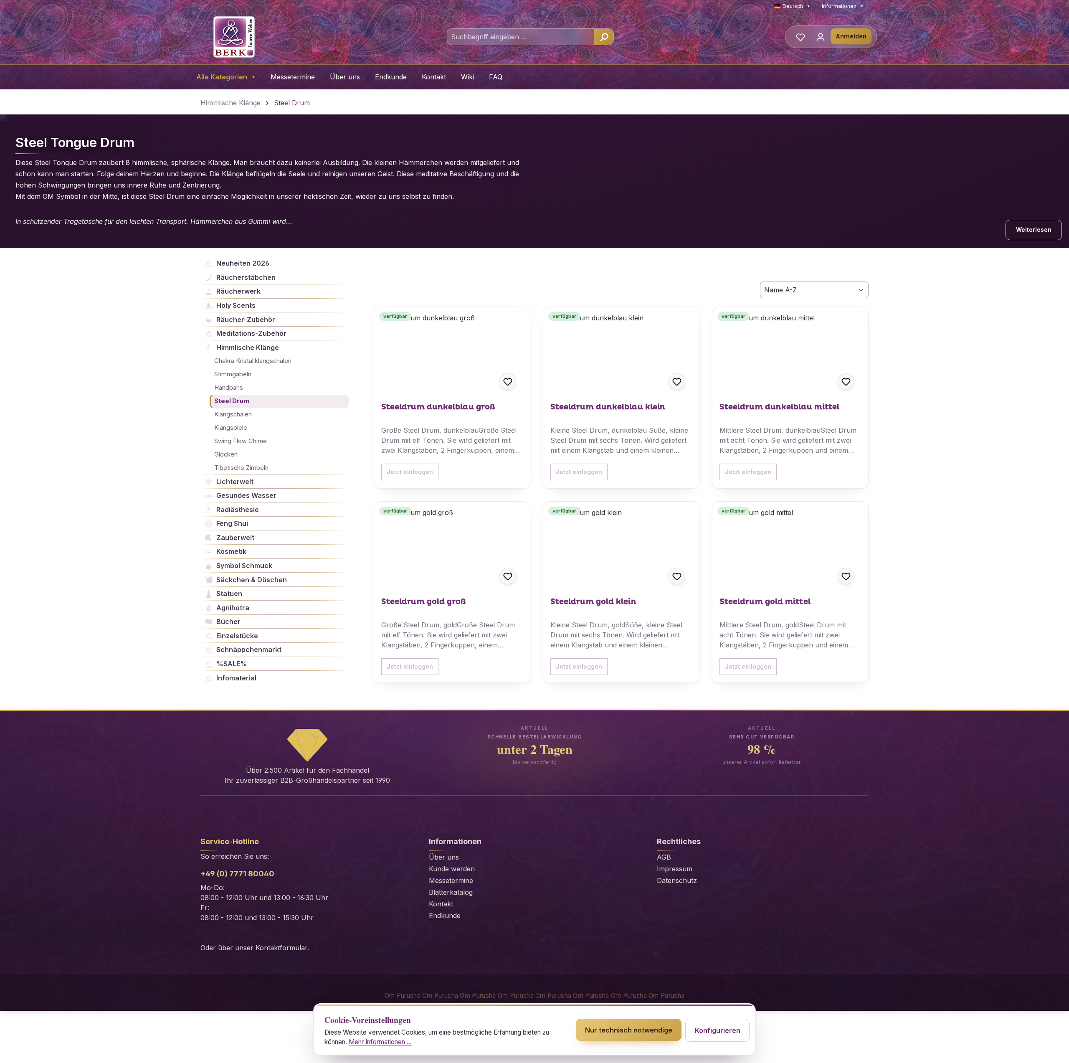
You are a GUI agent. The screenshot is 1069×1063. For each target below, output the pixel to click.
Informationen (843, 6)
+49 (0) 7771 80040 (237, 873)
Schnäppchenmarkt (248, 649)
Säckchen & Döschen (251, 580)
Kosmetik (231, 551)
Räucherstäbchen (246, 277)
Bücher (228, 621)
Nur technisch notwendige (628, 1030)
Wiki (467, 77)
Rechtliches (679, 841)
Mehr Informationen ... (380, 1042)
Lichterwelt (234, 481)
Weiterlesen (1033, 229)
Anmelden (851, 36)
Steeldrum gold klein (593, 601)
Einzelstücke (237, 636)
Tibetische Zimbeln (241, 468)
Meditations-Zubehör (251, 333)
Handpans (228, 387)
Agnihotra (232, 608)
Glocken (226, 454)
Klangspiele (230, 427)
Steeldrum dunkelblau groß (438, 407)
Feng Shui (232, 523)
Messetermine (293, 77)
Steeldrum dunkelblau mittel (779, 407)
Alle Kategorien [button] (226, 77)
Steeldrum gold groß (423, 601)
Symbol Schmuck (244, 565)
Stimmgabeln (232, 374)
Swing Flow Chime (240, 441)
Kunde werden (452, 869)
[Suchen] (603, 37)
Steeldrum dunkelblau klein (607, 407)
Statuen (229, 593)
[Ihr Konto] (821, 36)
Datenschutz (677, 880)
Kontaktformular (281, 948)
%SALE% (231, 664)
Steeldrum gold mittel (765, 601)
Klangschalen (233, 414)
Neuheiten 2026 (242, 263)
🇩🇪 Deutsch (792, 6)
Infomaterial (236, 678)
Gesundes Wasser (246, 495)
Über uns (345, 77)
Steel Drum (231, 401)
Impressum (674, 869)
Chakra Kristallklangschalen (252, 361)
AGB (664, 857)
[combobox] (521, 37)
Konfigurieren (717, 1030)
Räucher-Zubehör (245, 319)
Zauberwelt (235, 537)
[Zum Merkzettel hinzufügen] (507, 381)
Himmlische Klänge (247, 347)
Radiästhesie (237, 509)
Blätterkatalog (451, 892)
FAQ (495, 77)
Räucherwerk (238, 291)
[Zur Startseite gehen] (234, 37)
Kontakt (434, 77)
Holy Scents (236, 305)
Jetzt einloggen (410, 471)
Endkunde (391, 77)
